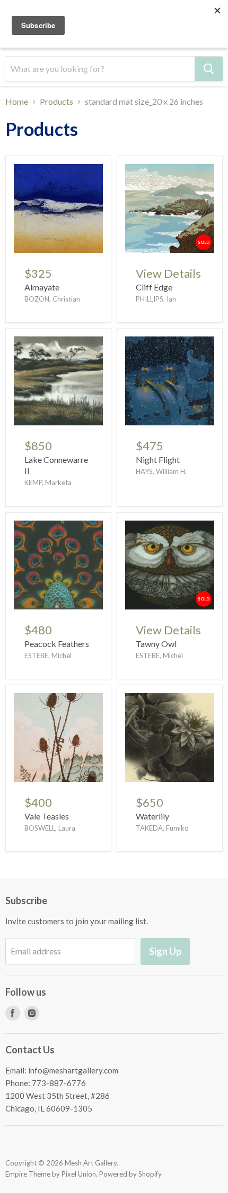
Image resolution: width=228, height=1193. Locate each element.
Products (56, 101)
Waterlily (152, 816)
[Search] (209, 69)
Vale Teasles (46, 816)
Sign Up (165, 951)
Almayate (41, 287)
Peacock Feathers (56, 644)
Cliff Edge (154, 287)
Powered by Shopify (130, 1174)
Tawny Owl (156, 644)
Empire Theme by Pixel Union (50, 1174)
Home (16, 101)
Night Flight (158, 459)
